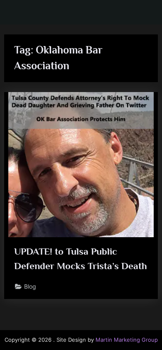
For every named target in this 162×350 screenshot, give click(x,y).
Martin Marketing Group (127, 340)
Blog (30, 286)
